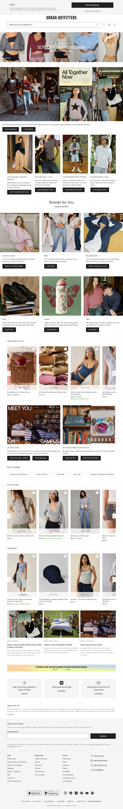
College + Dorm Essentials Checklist (58, 645)
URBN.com (70, 801)
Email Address (12, 732)
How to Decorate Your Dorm (91, 645)
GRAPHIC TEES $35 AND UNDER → (102, 474)
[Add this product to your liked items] (34, 349)
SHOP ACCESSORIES (90, 458)
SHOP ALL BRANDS (61, 206)
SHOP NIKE (93, 330)
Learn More (61, 691)
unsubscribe (11, 746)
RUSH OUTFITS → (43, 474)
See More (10, 714)
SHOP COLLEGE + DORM (19, 458)
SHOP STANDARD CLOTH (98, 266)
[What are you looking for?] (97, 24)
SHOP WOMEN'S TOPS (45, 190)
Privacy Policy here (96, 744)
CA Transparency (49, 801)
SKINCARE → (61, 474)
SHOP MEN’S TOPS (100, 190)
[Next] (113, 373)
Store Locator (99, 756)
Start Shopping (92, 5)
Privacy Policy (26, 801)
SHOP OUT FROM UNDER (14, 266)
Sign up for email (100, 761)
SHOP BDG (51, 266)
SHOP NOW (6, 58)
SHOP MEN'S (28, 129)
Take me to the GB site (92, 11)
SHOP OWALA (52, 330)
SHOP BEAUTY (70, 458)
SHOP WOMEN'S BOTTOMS (19, 192)
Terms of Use (37, 801)
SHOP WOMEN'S (10, 129)
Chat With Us (99, 770)
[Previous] (9, 373)
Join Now (24, 693)
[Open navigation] (114, 24)
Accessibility (61, 801)
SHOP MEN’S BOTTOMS (73, 190)
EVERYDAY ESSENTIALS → (19, 474)
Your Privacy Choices (94, 801)
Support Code (81, 801)
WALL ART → (78, 474)
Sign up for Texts (100, 765)
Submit (103, 736)
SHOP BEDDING (40, 458)
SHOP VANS (9, 330)
